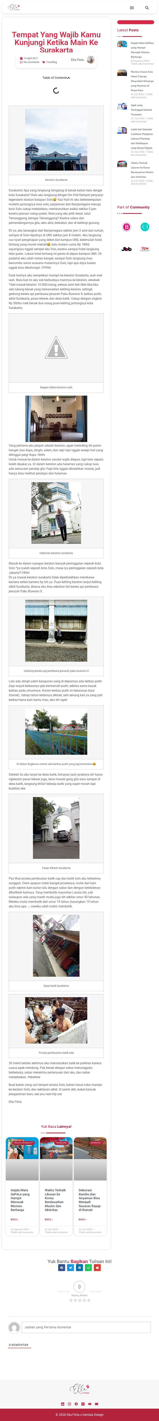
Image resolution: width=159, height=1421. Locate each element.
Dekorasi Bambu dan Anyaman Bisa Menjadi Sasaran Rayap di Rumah (90, 1200)
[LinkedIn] (63, 1404)
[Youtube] (90, 1404)
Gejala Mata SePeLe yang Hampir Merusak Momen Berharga (20, 1200)
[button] (132, 8)
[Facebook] (76, 1404)
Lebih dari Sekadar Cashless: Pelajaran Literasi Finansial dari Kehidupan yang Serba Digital (142, 139)
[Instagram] (69, 1404)
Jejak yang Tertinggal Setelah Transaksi (141, 110)
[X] (83, 1404)
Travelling (51, 62)
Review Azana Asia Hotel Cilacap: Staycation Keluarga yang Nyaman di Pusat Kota (142, 81)
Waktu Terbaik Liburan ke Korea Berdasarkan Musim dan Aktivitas (55, 1200)
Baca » (15, 1219)
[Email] (96, 1404)
